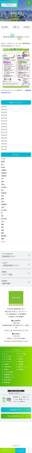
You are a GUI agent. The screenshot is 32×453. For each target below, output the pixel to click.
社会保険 (3, 210)
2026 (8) (3, 106)
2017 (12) (4, 132)
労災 (2, 179)
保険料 (3, 161)
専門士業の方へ (8, 380)
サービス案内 (7, 359)
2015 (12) (4, 138)
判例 (2, 164)
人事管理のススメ (9, 377)
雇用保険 (3, 236)
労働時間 (3, 173)
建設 (2, 199)
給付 (2, 216)
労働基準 (3, 170)
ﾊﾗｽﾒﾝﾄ (3, 241)
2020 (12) (4, 124)
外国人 (3, 184)
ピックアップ (7, 361)
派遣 (2, 207)
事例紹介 (6, 369)
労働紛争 (3, 176)
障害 (2, 233)
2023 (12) (4, 115)
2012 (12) (4, 146)
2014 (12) (4, 141)
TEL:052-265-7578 (10, 330)
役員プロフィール (23, 367)
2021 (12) (4, 121)
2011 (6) (3, 149)
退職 (2, 230)
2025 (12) (4, 109)
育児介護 (3, 219)
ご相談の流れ (7, 367)
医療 (2, 181)
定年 (2, 190)
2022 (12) (4, 118)
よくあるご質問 (8, 372)
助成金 (3, 167)
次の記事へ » (27, 27)
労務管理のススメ (9, 374)
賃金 (2, 227)
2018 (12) (4, 129)
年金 (2, 196)
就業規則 (3, 193)
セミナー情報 (22, 354)
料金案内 (6, 364)
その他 (3, 159)
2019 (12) (4, 126)
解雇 (2, 224)
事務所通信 (7, 382)
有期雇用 (3, 204)
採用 (2, 201)
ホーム (6, 354)
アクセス (20, 356)
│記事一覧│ (16, 27)
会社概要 (20, 364)
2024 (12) (4, 112)
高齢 (2, 239)
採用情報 (20, 369)
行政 (2, 221)
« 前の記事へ (5, 27)
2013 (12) (4, 144)
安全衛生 (3, 187)
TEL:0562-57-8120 (10, 341)
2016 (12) (4, 135)
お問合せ (20, 359)
